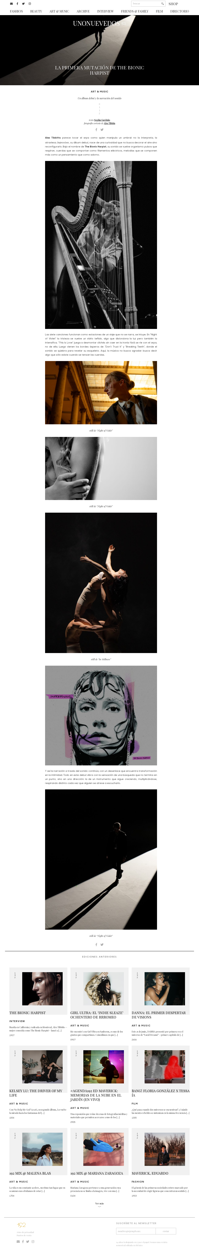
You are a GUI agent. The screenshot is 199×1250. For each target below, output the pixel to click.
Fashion (16, 11)
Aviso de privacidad (25, 1232)
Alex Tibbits (109, 123)
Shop (173, 3)
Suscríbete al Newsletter (136, 1223)
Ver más (99, 1203)
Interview (105, 11)
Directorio (179, 11)
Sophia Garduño (102, 120)
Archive (83, 11)
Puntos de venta (24, 1235)
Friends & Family (134, 11)
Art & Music (59, 11)
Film (159, 11)
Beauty (36, 11)
